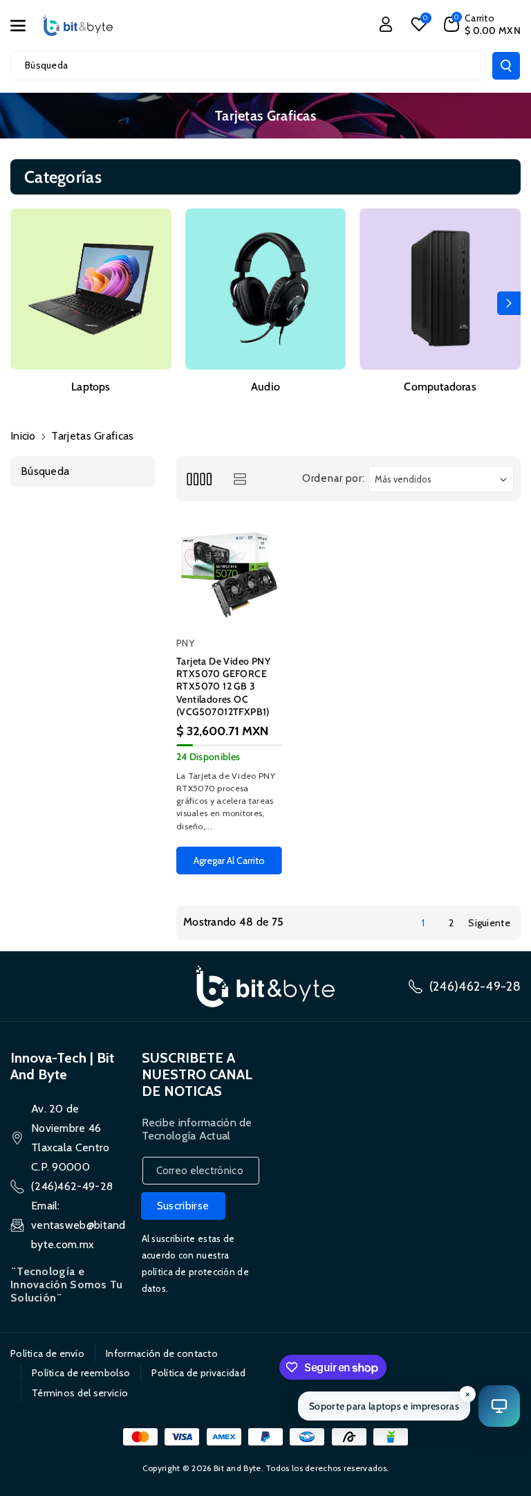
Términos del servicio (80, 1393)
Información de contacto (162, 1353)
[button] (25, 26)
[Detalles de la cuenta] (386, 24)
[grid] (198, 478)
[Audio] (265, 289)
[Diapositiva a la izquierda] (22, 303)
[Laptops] (90, 289)
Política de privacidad (198, 1373)
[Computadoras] (440, 289)
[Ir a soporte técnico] (499, 1406)
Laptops (90, 386)
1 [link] (423, 923)
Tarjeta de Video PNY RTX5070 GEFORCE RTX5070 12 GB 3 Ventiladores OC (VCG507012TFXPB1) (223, 686)
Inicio (23, 435)
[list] (239, 478)
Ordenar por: (333, 478)
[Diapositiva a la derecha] (509, 303)
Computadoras (440, 386)
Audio (265, 386)
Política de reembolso (81, 1373)
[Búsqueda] (506, 66)
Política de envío (47, 1353)
